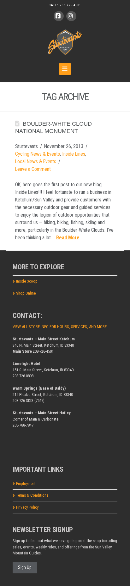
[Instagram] (71, 16)
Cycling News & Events (37, 154)
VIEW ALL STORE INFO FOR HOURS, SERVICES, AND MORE (60, 326)
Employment (26, 483)
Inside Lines (73, 154)
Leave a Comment (33, 169)
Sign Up (25, 567)
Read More (68, 238)
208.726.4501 (70, 5)
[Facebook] (59, 16)
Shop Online (26, 293)
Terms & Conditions (32, 495)
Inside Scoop (27, 281)
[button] (65, 69)
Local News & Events (35, 161)
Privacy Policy (27, 507)
